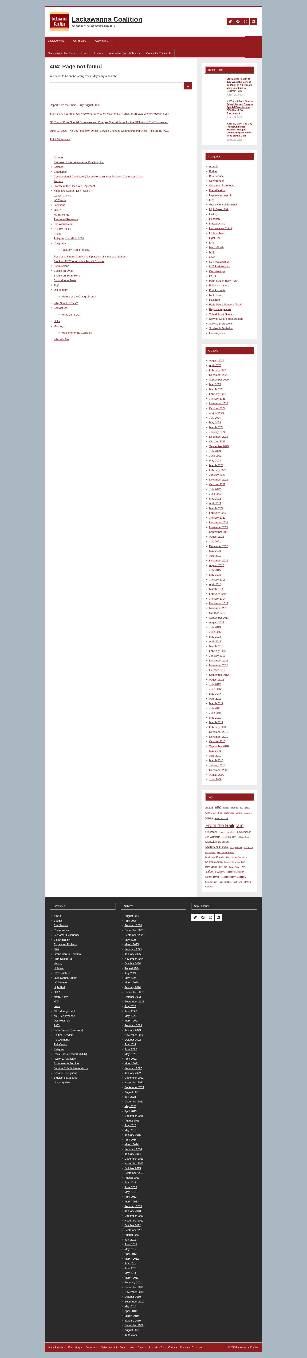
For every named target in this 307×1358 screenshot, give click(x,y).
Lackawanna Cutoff (220, 228)
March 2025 (216, 389)
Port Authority (217, 290)
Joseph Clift (226, 837)
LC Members (216, 233)
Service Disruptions (221, 323)
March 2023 (216, 465)
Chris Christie (214, 812)
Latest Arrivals (62, 195)
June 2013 (215, 631)
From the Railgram (224, 825)
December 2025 (218, 375)
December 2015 (218, 560)
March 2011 (216, 722)
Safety (209, 871)
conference (229, 813)
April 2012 (215, 698)
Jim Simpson (244, 831)
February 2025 (217, 394)
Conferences (216, 180)
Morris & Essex (216, 847)
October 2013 (217, 612)
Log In (57, 209)
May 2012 (215, 693)
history (221, 832)
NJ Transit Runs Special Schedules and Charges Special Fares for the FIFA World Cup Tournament (109, 122)
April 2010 (215, 755)
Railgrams (60, 243)
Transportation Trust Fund (230, 882)
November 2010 (218, 736)
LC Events (60, 200)
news (212, 257)
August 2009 (216, 774)
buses (247, 807)
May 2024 (215, 422)
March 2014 (216, 589)
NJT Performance (219, 266)
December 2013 (218, 603)
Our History (61, 289)
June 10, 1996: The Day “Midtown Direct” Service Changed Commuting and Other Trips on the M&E (109, 130)
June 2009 (215, 779)
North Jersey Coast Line (236, 857)
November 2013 (218, 608)
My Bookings (61, 214)
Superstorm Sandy (233, 876)
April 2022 (215, 503)
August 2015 (216, 565)
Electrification (217, 190)
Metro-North (216, 247)
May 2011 (215, 717)
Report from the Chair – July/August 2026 (74, 105)
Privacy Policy (62, 228)
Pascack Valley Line (232, 862)
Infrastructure (217, 223)
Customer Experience (222, 185)
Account (58, 157)
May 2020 (215, 551)
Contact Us (60, 307)
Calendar (59, 166)
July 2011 (214, 708)
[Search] (188, 86)
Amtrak (213, 166)
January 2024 (217, 432)
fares (209, 818)
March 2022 (216, 508)
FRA (211, 199)
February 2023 (217, 470)
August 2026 (216, 360)
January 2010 (217, 765)
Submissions (61, 266)
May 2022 (215, 498)
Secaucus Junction (235, 872)
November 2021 (218, 527)
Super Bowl (212, 876)
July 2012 (215, 684)
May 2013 (215, 636)
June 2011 (215, 712)
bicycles (226, 808)
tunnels (247, 882)
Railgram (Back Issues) (75, 249)
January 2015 (217, 579)
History (213, 214)
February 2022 (217, 512)
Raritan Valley (233, 867)
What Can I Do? (70, 314)
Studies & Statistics (221, 328)
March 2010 (216, 760)
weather (209, 886)
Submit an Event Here (67, 275)
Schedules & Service (221, 314)
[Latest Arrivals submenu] (66, 41)
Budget (213, 171)
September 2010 (219, 746)
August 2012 (216, 679)
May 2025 (215, 384)
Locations (59, 205)
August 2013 (216, 622)
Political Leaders (219, 285)
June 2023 (215, 455)
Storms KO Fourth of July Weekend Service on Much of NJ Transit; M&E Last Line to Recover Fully (109, 113)
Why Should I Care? (66, 303)
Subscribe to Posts (65, 280)
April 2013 (215, 641)
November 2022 (218, 479)
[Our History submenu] (88, 41)
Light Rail (214, 238)
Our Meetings (217, 271)
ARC (218, 807)
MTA (212, 252)
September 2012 (219, 674)
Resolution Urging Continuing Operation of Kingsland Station (90, 256)
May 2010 (215, 751)
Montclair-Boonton (217, 841)
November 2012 (218, 665)
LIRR (212, 242)
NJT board (248, 847)
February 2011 (217, 727)
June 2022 (215, 493)
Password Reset (63, 224)
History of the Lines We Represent (74, 186)
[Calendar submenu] (107, 41)
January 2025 (217, 398)
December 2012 (218, 660)
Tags (56, 285)
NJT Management (219, 261)
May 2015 (215, 574)
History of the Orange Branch (78, 296)
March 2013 (216, 646)
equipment (248, 813)
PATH (212, 276)
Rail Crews (215, 295)
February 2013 (217, 651)
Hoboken (214, 218)
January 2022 (217, 517)
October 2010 (217, 741)
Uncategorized (217, 333)
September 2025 (219, 379)
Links (57, 321)
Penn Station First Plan (216, 867)
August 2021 (216, 536)
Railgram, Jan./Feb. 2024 (69, 238)
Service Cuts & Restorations (226, 318)
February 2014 (217, 593)
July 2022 (215, 489)
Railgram (214, 299)
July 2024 (215, 417)
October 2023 (217, 441)
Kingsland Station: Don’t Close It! (73, 190)
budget (234, 807)
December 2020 (218, 546)
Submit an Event (63, 270)
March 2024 (216, 427)
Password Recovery (66, 219)
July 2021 (215, 541)
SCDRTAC (220, 872)
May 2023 (215, 460)
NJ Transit (210, 852)
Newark (238, 847)
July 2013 (215, 627)
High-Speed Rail (218, 209)
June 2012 (215, 689)
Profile (57, 233)
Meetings (59, 326)
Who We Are (61, 339)
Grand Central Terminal (223, 204)
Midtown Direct (243, 837)
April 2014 (215, 584)
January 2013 (217, 655)
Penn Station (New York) (223, 280)
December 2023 (218, 436)
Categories (60, 171)
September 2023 (219, 446)
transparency (211, 882)
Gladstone (211, 831)
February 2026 (217, 370)
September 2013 (219, 617)
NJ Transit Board (225, 852)
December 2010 (218, 731)
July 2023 (215, 451)
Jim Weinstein (212, 836)
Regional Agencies (220, 309)
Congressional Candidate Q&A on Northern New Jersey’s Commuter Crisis (98, 176)
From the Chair (221, 818)
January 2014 (217, 598)
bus (241, 808)
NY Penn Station (214, 862)
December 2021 (218, 522)
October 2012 (217, 670)
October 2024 (217, 408)
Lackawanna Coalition (107, 19)
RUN (243, 866)
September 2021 (219, 531)
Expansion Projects (220, 195)
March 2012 (216, 703)
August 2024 (216, 413)
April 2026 (215, 365)
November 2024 (218, 403)
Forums (58, 181)
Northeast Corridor (215, 857)
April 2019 (215, 555)
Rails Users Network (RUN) (225, 304)
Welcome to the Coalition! (76, 332)
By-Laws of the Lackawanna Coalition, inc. (79, 162)
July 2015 (215, 570)
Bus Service (216, 176)
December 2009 (218, 770)
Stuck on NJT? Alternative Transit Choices (79, 261)
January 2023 (217, 474)
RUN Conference (60, 139)
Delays (239, 813)
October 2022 (217, 484)
